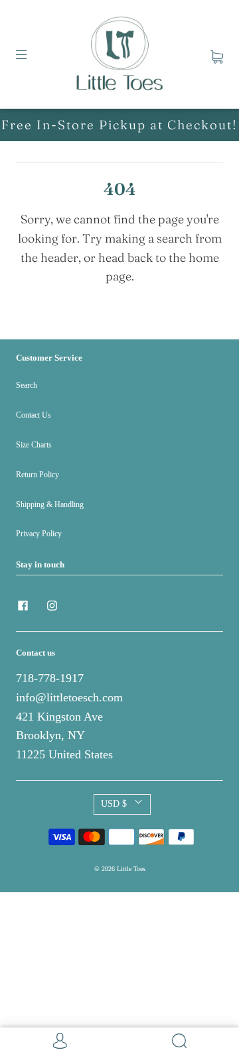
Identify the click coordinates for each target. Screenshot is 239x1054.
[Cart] (216, 54)
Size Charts (34, 444)
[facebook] (22, 605)
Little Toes (131, 868)
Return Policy (37, 474)
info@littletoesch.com (69, 697)
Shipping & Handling (50, 504)
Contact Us (33, 415)
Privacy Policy (39, 533)
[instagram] (51, 605)
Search (26, 385)
